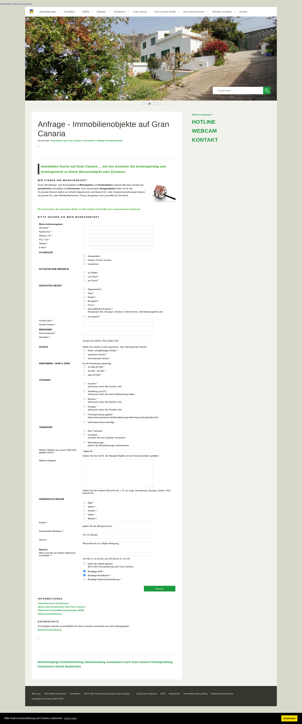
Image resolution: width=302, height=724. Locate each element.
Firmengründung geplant (100, 414)
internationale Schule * (99, 358)
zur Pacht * (93, 280)
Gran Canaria (140, 11)
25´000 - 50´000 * (96, 371)
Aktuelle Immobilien (222, 11)
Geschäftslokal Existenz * (100, 309)
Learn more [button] (70, 718)
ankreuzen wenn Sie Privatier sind (105, 409)
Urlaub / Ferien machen (99, 260)
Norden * (92, 510)
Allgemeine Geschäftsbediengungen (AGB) (61, 610)
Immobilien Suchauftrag (195, 693)
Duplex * (92, 297)
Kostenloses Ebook (51, 666)
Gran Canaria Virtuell (165, 11)
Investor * (92, 383)
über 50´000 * (94, 375)
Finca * (91, 305)
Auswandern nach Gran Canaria (65, 141)
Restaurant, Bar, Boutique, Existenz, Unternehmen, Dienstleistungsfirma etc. (126, 311)
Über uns (36, 693)
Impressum (174, 693)
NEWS (86, 11)
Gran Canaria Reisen (193, 11)
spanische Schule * (97, 354)
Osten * (91, 514)
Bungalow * (93, 301)
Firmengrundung (161, 662)
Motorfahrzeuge (96, 442)
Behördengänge (48, 662)
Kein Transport (95, 431)
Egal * (91, 502)
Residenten (119, 11)
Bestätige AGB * (95, 571)
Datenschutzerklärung (50, 614)
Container (93, 435)
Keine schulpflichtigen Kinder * (103, 350)
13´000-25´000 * (96, 367)
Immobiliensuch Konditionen (53, 603)
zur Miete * (93, 272)
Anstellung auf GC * (97, 391)
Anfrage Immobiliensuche (109, 141)
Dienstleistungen (47, 11)
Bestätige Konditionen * (99, 575)
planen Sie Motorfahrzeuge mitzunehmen (108, 445)
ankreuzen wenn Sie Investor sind (104, 386)
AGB (162, 693)
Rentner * (92, 399)
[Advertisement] (215, 290)
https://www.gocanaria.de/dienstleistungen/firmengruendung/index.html (123, 417)
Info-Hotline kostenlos (55, 693)
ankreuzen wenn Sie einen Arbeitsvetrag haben (111, 394)
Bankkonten (73, 666)
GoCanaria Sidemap (147, 693)
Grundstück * (94, 316)
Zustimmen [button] (289, 718)
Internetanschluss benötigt (101, 422)
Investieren (93, 264)
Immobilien (69, 11)
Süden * (92, 506)
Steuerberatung (94, 662)
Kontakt (243, 11)
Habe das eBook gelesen (100, 563)
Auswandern (94, 256)
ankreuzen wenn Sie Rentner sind (104, 402)
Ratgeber (101, 11)
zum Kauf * (93, 276)
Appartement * (95, 289)
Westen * (92, 518)
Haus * (91, 293)
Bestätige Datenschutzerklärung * (104, 579)
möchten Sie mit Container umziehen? (107, 437)
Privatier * (92, 406)
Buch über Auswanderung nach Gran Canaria (110, 566)
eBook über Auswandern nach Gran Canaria (61, 606)
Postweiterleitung (72, 662)
